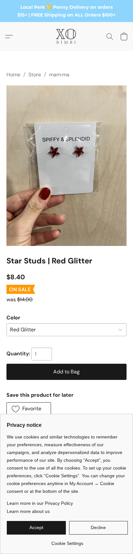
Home (13, 74)
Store (34, 74)
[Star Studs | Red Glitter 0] (66, 165)
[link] (67, 541)
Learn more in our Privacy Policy (40, 503)
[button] (66, 36)
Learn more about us (28, 511)
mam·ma (59, 74)
